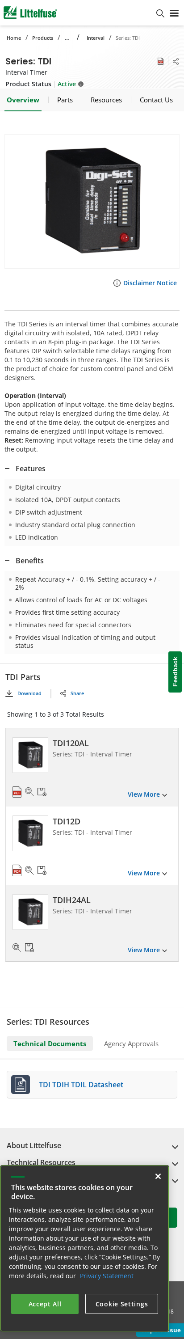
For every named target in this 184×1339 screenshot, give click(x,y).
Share (77, 693)
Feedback (175, 672)
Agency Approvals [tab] (131, 1043)
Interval (96, 37)
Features (31, 468)
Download (29, 693)
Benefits (30, 561)
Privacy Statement (107, 1275)
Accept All (45, 1304)
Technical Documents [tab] (49, 1043)
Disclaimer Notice (150, 283)
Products (42, 37)
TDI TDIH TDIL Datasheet (81, 1085)
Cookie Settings (122, 1304)
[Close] (158, 1176)
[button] (92, 201)
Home (14, 37)
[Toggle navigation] (174, 12)
